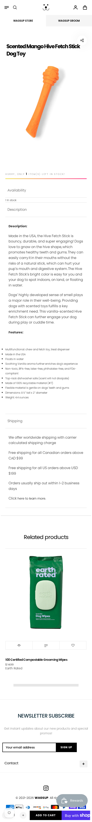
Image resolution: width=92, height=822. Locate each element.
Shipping (14, 421)
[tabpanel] (46, 103)
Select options (45, 645)
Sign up (66, 747)
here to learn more (31, 498)
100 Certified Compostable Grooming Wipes (36, 660)
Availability (16, 190)
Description (17, 209)
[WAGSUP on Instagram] (46, 788)
